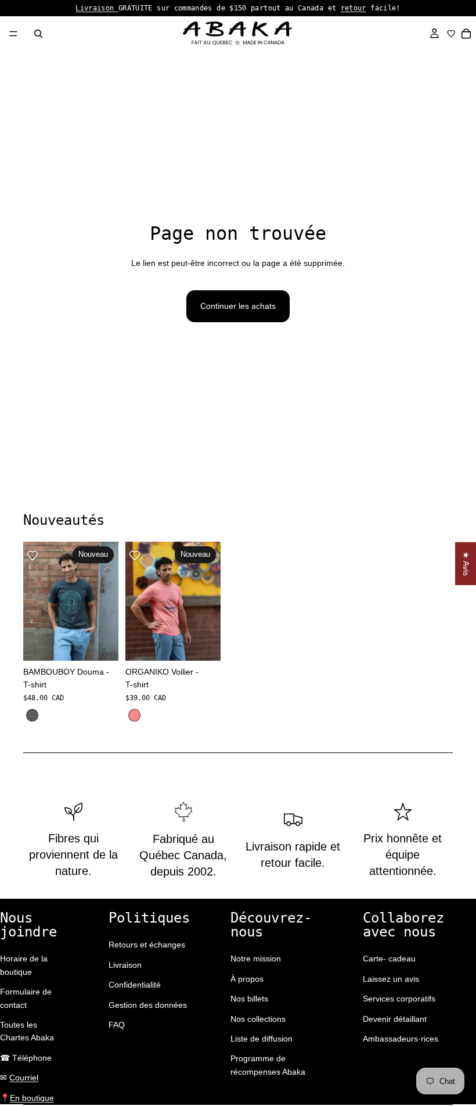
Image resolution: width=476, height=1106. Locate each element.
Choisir (110, 642)
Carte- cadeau (389, 958)
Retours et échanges (147, 944)
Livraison (96, 8)
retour (353, 8)
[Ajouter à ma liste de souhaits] (32, 555)
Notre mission (255, 958)
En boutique (32, 1098)
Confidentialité (135, 984)
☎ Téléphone (26, 1057)
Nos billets (249, 998)
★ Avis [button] (466, 563)
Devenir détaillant (395, 1019)
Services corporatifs (399, 998)
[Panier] (466, 33)
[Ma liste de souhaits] (451, 33)
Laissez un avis (391, 978)
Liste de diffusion (261, 1038)
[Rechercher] (38, 33)
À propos (247, 978)
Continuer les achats (238, 306)
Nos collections (258, 1019)
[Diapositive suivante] (440, 633)
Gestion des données (148, 1005)
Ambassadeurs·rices (400, 1038)
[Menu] (13, 33)
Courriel (23, 1077)
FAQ (117, 1024)
